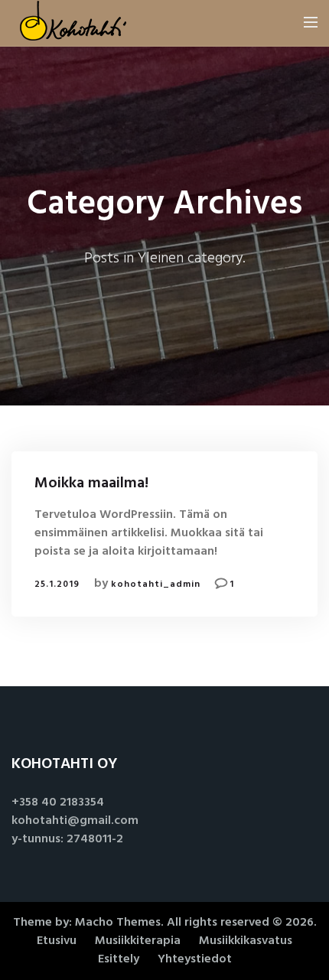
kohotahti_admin (155, 584)
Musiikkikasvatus (245, 941)
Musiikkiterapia (138, 941)
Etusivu (57, 941)
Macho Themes (118, 923)
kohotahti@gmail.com (74, 821)
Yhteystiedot (195, 959)
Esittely (118, 959)
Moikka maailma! (91, 483)
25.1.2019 (57, 584)
